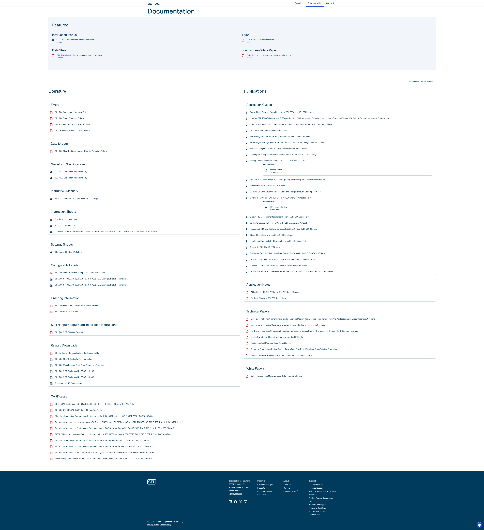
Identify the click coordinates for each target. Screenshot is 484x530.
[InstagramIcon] (245, 501)
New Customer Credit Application (322, 491)
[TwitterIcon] (240, 501)
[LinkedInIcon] (230, 501)
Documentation (315, 3)
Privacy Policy (153, 525)
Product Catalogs (264, 491)
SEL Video (261, 495)
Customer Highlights (265, 485)
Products (261, 488)
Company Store (289, 491)
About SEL (287, 485)
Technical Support (316, 488)
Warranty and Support (318, 505)
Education (313, 495)
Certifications (314, 515)
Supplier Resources (317, 511)
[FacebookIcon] (235, 501)
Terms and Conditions (317, 508)
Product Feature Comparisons (321, 498)
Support (330, 3)
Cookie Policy (165, 525)
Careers (286, 488)
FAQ (310, 501)
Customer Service (316, 485)
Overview (299, 3)
